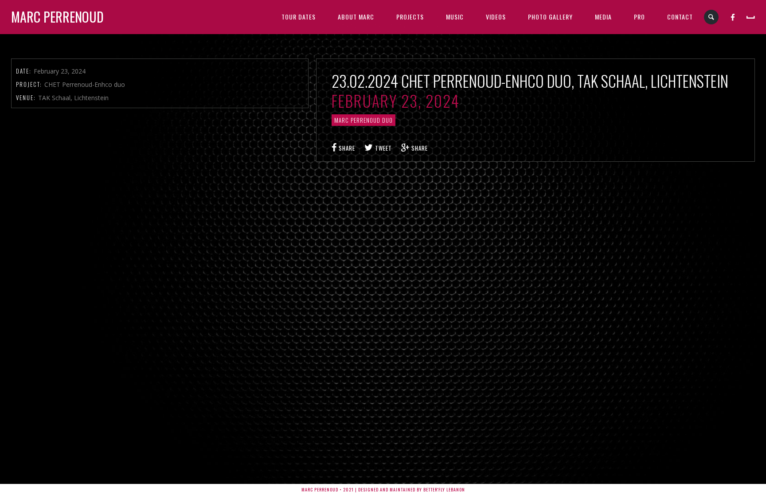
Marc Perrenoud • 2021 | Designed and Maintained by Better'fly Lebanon (383, 489)
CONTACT (680, 16)
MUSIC (455, 16)
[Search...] (711, 17)
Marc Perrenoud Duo (363, 120)
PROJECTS (410, 16)
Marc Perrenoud (57, 17)
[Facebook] (733, 17)
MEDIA (603, 16)
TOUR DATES (298, 16)
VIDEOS (496, 16)
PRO (639, 16)
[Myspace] (750, 17)
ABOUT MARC (356, 16)
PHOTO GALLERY (550, 16)
